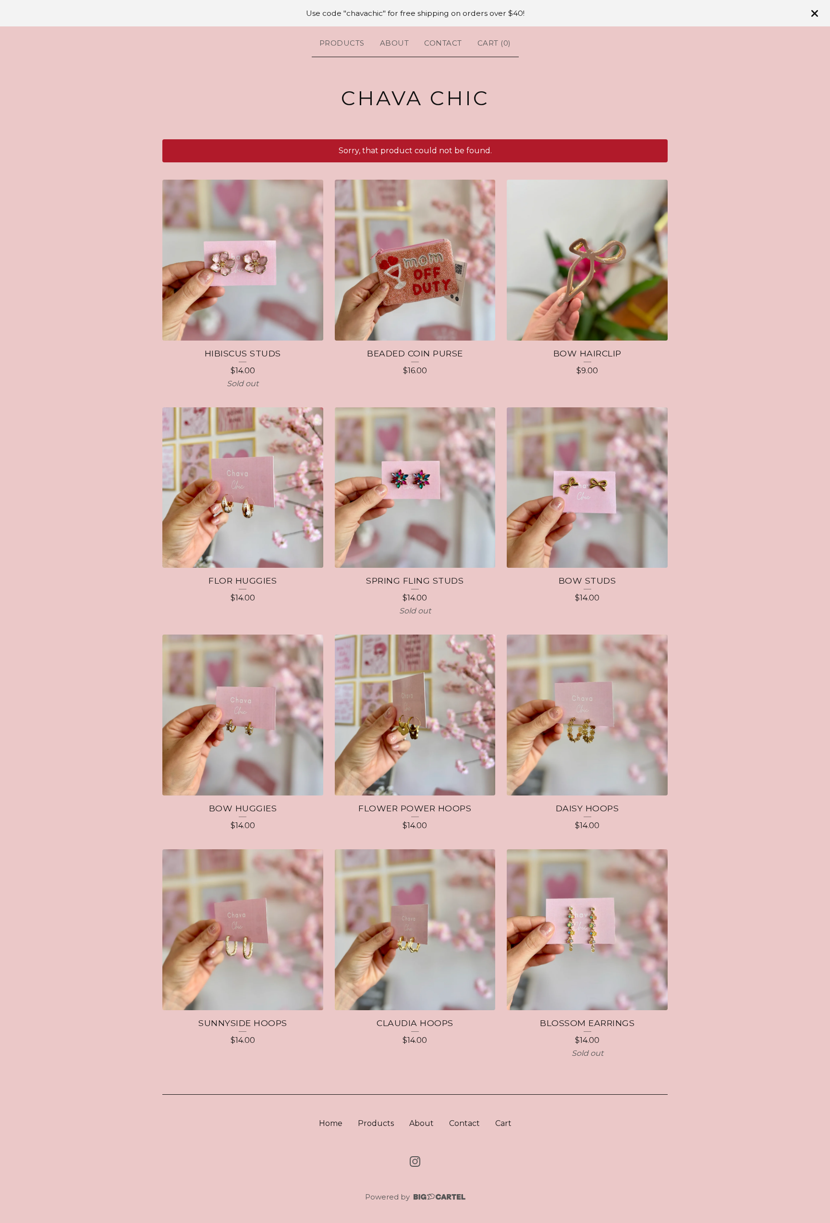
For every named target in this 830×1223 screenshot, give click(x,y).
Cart (503, 1123)
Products (342, 43)
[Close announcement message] (814, 13)
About (394, 43)
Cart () (494, 43)
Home (330, 1123)
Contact (443, 43)
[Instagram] (415, 1161)
